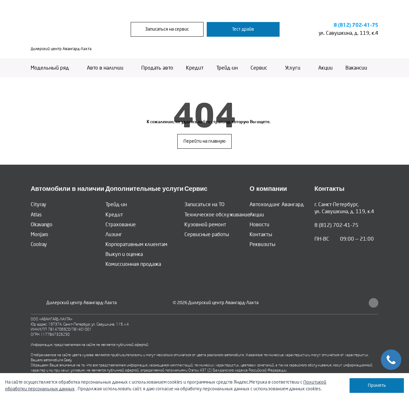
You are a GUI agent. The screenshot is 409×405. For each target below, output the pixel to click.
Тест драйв (243, 29)
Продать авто (157, 68)
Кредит (195, 68)
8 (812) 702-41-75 (356, 25)
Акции (325, 68)
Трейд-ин (227, 68)
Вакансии (356, 68)
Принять (377, 385)
